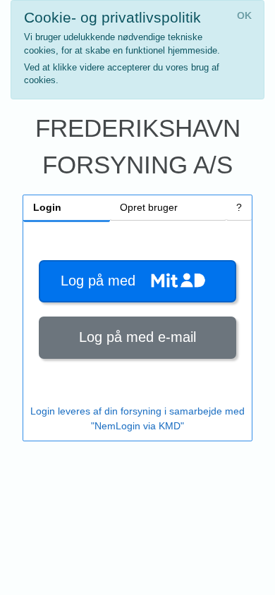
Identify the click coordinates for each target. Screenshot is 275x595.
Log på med (102, 280)
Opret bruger (149, 207)
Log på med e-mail (137, 337)
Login (47, 207)
